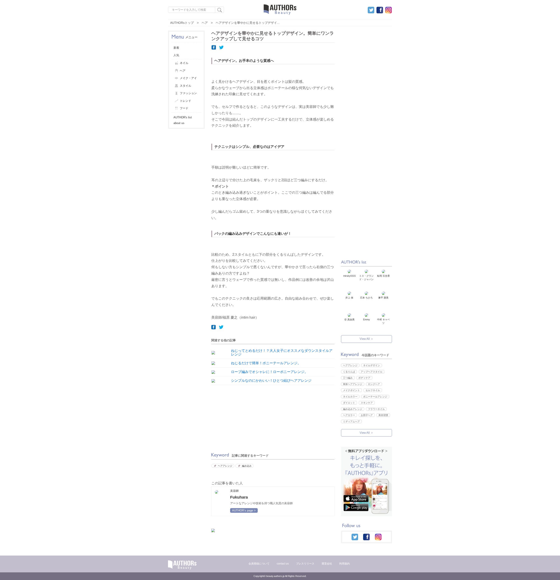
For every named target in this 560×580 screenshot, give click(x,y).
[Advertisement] (240, 417)
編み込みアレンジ (352, 409)
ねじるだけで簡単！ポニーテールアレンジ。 (266, 363)
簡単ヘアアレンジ (352, 384)
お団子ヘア (367, 415)
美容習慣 (383, 415)
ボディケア (364, 377)
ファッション (188, 93)
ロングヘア (374, 384)
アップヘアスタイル (371, 371)
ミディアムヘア (351, 421)
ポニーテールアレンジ (375, 396)
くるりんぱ (349, 371)
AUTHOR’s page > (244, 510)
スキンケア (367, 402)
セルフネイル (373, 390)
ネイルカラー (350, 396)
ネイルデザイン (371, 365)
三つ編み (348, 377)
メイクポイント (351, 390)
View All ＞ (366, 338)
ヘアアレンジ (225, 465)
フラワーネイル (376, 409)
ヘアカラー (349, 415)
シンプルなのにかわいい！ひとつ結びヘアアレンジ (271, 380)
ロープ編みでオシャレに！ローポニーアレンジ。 (269, 372)
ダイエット (349, 402)
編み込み (247, 465)
